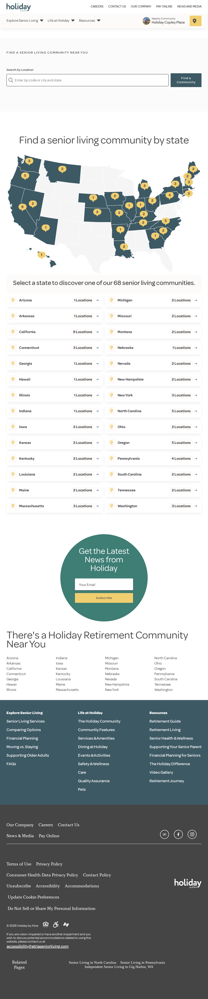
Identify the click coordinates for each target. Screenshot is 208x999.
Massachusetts (67, 689)
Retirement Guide (165, 721)
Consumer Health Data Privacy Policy (42, 874)
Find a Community (186, 80)
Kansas (61, 668)
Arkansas (13, 663)
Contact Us (117, 7)
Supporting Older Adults (27, 755)
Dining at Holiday (93, 746)
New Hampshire (117, 684)
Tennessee (162, 684)
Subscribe (104, 598)
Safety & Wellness (93, 763)
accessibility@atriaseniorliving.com (37, 946)
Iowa (59, 663)
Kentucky (63, 674)
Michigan (112, 658)
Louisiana (63, 679)
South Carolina (165, 679)
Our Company (141, 7)
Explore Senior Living (22, 20)
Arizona (12, 658)
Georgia (12, 679)
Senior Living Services (25, 721)
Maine (60, 684)
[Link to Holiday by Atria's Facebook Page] (178, 834)
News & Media (20, 835)
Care (82, 772)
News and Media (189, 7)
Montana (112, 668)
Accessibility (48, 885)
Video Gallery (161, 772)
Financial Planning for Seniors (175, 755)
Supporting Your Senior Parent (176, 746)
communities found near (57, 59)
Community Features (96, 729)
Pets (82, 789)
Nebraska (112, 674)
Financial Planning (22, 738)
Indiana (61, 658)
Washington (163, 689)
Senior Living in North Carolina (92, 962)
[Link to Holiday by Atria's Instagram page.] (192, 834)
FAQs (11, 763)
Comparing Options (23, 729)
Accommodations (82, 885)
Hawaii (11, 684)
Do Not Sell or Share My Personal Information (51, 908)
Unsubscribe (18, 885)
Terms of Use (18, 863)
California (14, 668)
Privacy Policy (49, 863)
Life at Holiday (58, 20)
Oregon (160, 668)
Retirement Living (165, 729)
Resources (87, 20)
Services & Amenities (96, 738)
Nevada (111, 679)
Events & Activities (94, 755)
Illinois (11, 689)
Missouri (111, 663)
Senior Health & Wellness (171, 738)
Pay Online (164, 7)
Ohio (158, 663)
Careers (97, 7)
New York (112, 689)
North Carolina (165, 658)
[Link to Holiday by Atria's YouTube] (164, 834)
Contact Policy (97, 874)
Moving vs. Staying (22, 746)
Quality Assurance (94, 780)
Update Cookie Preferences (33, 897)
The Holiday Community (99, 721)
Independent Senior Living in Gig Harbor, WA (119, 967)
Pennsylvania (164, 674)
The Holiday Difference (170, 763)
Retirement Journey (167, 780)
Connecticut (16, 674)
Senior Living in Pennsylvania (142, 962)
